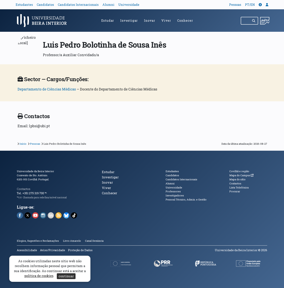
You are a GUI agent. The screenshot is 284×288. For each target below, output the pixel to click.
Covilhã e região (239, 171)
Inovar (149, 20)
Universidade (128, 5)
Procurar (234, 191)
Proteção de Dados (80, 250)
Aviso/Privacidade (52, 250)
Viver (166, 20)
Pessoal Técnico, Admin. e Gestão (186, 199)
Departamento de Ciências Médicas (47, 89)
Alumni (108, 5)
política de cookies (38, 276)
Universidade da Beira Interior (35, 171)
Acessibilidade (27, 250)
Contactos (23, 189)
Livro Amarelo (72, 240)
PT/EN (250, 5)
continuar (66, 276)
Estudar (107, 20)
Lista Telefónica (239, 187)
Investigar (129, 20)
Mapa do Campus (241, 175)
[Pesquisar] (254, 21)
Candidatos (45, 5)
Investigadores (175, 195)
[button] (260, 5)
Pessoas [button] (235, 5)
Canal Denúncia (94, 240)
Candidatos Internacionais (78, 5)
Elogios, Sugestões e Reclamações (38, 240)
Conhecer (185, 20)
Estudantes (24, 5)
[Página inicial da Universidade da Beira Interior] (43, 20)
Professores (173, 191)
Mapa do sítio (237, 179)
